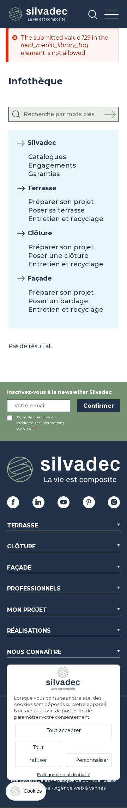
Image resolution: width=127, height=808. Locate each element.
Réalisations (29, 630)
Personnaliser (91, 760)
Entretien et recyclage (65, 219)
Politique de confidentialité (85, 780)
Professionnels (34, 588)
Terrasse (42, 188)
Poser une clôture (58, 256)
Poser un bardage (58, 301)
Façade (40, 278)
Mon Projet (27, 609)
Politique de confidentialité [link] (63, 774)
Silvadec (42, 143)
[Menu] (111, 15)
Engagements (52, 165)
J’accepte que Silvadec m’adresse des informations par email (40, 423)
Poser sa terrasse (56, 210)
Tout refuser (38, 753)
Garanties (44, 174)
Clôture (40, 233)
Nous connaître (34, 652)
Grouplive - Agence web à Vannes (66, 788)
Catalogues (47, 157)
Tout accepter (64, 730)
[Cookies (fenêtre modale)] (26, 793)
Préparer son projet (61, 202)
